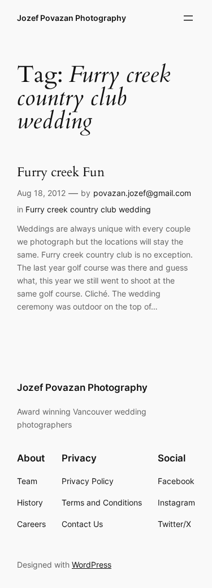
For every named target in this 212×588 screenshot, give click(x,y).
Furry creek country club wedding (88, 209)
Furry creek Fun (61, 172)
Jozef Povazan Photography (71, 18)
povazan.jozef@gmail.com (142, 193)
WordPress (91, 564)
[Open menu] (188, 18)
